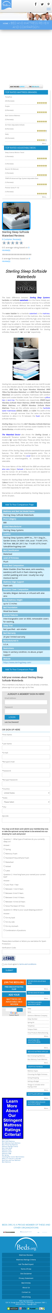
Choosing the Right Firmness (37, 1074)
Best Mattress (6, 1162)
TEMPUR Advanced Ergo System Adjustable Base (21, 178)
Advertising (26, 1297)
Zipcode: (5, 816)
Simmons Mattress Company (37, 1015)
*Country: (6, 789)
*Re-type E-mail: (8, 761)
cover (28, 456)
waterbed (33, 313)
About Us (26, 1287)
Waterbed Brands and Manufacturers (36, 1103)
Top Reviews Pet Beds (36, 993)
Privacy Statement (26, 1278)
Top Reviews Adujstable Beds (37, 982)
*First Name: (7, 734)
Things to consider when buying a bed (36, 1086)
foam (38, 416)
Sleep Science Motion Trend (14, 152)
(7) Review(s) (9, 119)
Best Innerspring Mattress (36, 1056)
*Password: (6, 771)
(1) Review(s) (9, 156)
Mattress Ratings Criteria (10, 1146)
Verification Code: (9, 947)
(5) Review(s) (9, 129)
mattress (46, 313)
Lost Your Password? (12, 722)
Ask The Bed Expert (26, 1264)
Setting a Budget (33, 1081)
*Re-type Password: (10, 780)
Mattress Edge (6, 1153)
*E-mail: (5, 752)
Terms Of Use (26, 1269)
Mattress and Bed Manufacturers (34, 1003)
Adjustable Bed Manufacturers (34, 1041)
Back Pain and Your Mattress (11, 1160)
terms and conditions (27, 964)
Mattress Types (33, 1071)
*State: (4, 798)
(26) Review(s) (9, 138)
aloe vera (5, 469)
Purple (7, 106)
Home (5, 23)
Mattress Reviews (26, 1255)
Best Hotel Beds (7, 1148)
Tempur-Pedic (32, 1029)
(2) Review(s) (9, 110)
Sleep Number (32, 1019)
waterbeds (24, 300)
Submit (9, 970)
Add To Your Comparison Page (19, 504)
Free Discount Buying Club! (14, 988)
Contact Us (26, 1292)
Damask (20, 469)
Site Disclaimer (26, 1273)
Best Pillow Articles (35, 1094)
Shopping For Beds (35, 1067)
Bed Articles (26, 1283)
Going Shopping (33, 1078)
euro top (11, 400)
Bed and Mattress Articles (38, 1052)
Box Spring (5, 1155)
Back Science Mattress (12, 115)
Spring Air (31, 1022)
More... (44, 143)
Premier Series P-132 (12, 188)
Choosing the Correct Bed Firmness (13, 1157)
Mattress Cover (7, 1152)
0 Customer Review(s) (11, 239)
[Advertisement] (26, 57)
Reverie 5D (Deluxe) (11, 169)
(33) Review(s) (9, 101)
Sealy (7, 134)
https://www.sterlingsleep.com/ (17, 662)
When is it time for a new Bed (11, 1158)
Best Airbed (5, 1139)
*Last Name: (7, 743)
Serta (29, 1012)
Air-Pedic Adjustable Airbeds (15, 125)
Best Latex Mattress (8, 1141)
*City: (4, 807)
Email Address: (10, 698)
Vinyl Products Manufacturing (38, 1033)
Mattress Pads (6, 1150)
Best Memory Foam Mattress (11, 1143)
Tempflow (8, 97)
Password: (9, 707)
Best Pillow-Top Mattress (10, 1145)
